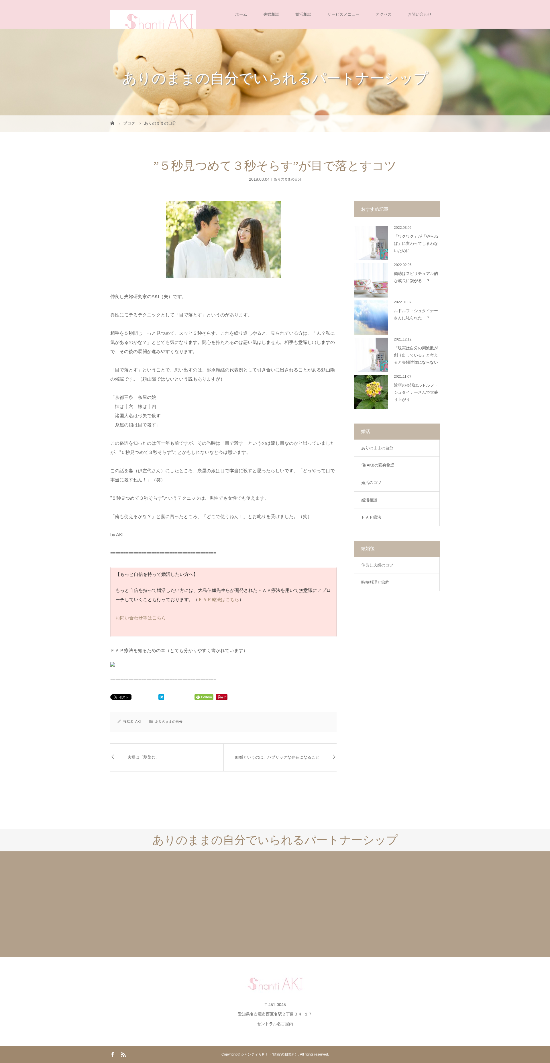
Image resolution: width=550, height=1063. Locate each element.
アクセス (384, 14)
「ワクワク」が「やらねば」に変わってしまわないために (416, 243)
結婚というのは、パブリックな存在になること (277, 757)
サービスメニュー (343, 14)
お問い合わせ (420, 14)
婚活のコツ (371, 482)
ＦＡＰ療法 (371, 517)
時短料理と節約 (375, 582)
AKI (138, 722)
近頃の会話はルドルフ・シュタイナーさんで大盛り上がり (416, 392)
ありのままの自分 (287, 179)
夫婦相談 (271, 14)
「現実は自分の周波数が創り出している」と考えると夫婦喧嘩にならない (416, 355)
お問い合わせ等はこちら (140, 617)
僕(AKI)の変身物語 (377, 465)
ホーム (241, 14)
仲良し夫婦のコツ (377, 565)
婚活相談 (303, 14)
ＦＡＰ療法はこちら (218, 599)
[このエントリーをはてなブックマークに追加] (161, 697)
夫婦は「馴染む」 (143, 757)
